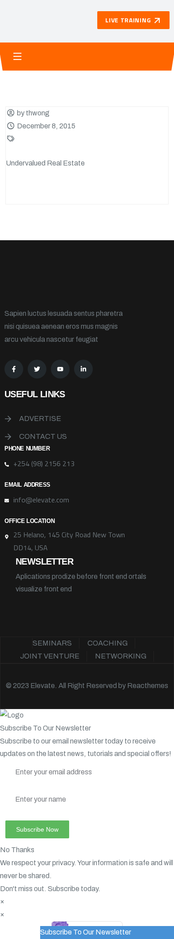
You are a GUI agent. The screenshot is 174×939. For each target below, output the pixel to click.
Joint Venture (49, 656)
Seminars (52, 643)
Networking (120, 656)
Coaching (107, 643)
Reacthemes (147, 685)
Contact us (43, 436)
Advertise (40, 418)
